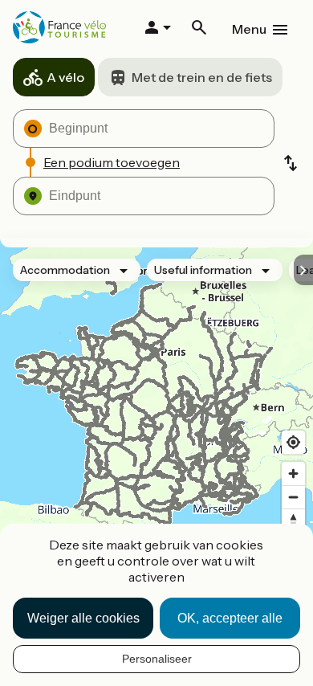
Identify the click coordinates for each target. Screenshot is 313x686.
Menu (249, 29)
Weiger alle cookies (83, 618)
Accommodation (65, 270)
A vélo (65, 77)
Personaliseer (157, 658)
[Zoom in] (293, 473)
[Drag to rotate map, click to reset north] (293, 520)
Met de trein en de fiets (202, 77)
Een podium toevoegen (111, 162)
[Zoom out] (293, 496)
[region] (156, 419)
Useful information (203, 270)
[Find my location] (293, 442)
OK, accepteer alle (230, 618)
